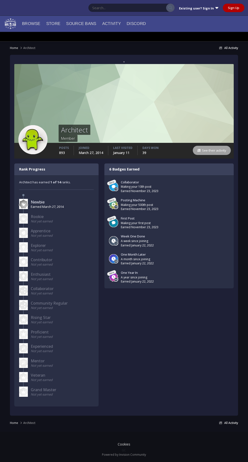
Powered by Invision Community (124, 455)
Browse (31, 23)
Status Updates (149, 8)
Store (53, 23)
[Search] (170, 8)
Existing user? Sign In (197, 8)
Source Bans (81, 23)
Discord (136, 23)
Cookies (124, 444)
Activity (111, 23)
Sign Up (233, 8)
